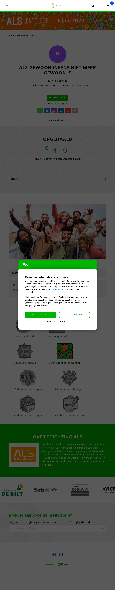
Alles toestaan (40, 315)
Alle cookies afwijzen (57, 321)
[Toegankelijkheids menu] (112, 3)
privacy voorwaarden (60, 289)
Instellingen (74, 315)
